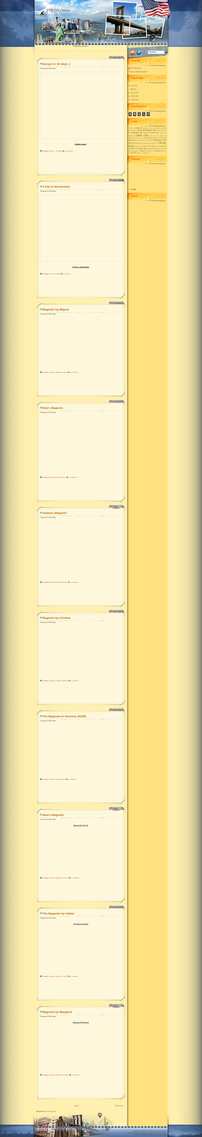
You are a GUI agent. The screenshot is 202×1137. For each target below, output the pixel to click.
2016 (133, 86)
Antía (139, 130)
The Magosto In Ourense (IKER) (64, 716)
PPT (133, 148)
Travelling (59, 151)
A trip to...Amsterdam (80, 267)
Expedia (144, 1133)
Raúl (141, 148)
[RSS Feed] (132, 52)
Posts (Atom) (51, 1111)
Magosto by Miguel (55, 309)
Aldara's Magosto (54, 512)
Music (162, 142)
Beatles (149, 130)
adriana (158, 128)
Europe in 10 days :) (56, 63)
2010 (133, 100)
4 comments (75, 680)
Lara (149, 140)
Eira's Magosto (52, 407)
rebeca (150, 149)
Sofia (142, 151)
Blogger (85, 46)
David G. (52, 151)
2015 (133, 93)
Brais (158, 130)
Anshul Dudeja (161, 1134)
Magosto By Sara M (81, 825)
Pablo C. (146, 146)
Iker (57, 779)
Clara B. (152, 136)
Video (164, 151)
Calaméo (52, 372)
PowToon (63, 477)
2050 (130, 128)
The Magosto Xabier (80, 924)
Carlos (153, 133)
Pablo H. (154, 146)
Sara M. (65, 878)
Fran (162, 138)
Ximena (145, 153)
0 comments (69, 151)
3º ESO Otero (136, 68)
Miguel (65, 372)
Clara (139, 135)
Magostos (59, 372)
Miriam (155, 143)
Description (148, 138)
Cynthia (131, 138)
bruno (164, 130)
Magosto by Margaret (57, 1011)
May (132, 89)
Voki (132, 153)
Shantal (135, 151)
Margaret (66, 1075)
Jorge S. (142, 140)
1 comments (72, 779)
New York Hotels (160, 1133)
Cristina (58, 680)
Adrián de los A (148, 128)
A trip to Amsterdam (56, 186)
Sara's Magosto (53, 814)
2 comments (75, 878)
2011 (133, 96)
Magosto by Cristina (56, 617)
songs (148, 151)
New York (137, 146)
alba (165, 128)
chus (130, 136)
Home (76, 1106)
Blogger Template (148, 1134)
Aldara (51, 582)
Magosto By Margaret (81, 1022)
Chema (161, 133)
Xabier (65, 976)
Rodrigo (157, 149)
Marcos (131, 143)
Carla (51, 274)
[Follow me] (139, 52)
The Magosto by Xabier (58, 913)
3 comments (74, 372)
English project (80, 144)
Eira (51, 477)
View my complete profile (138, 72)
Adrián (137, 128)
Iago (130, 140)
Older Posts (119, 1106)
